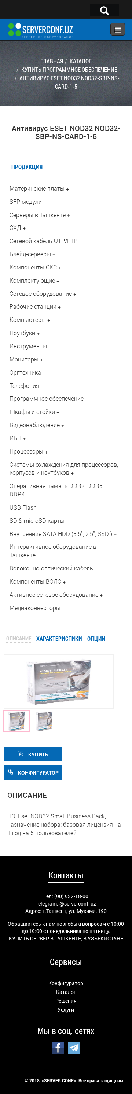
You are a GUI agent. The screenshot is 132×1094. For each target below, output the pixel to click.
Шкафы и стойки (32, 411)
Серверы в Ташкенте (38, 215)
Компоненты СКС (33, 267)
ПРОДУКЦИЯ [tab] (27, 166)
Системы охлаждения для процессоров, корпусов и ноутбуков (64, 468)
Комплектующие (32, 280)
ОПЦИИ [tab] (96, 638)
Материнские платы (37, 188)
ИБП (15, 438)
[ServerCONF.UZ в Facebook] (58, 1047)
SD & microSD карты (37, 520)
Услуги (66, 1009)
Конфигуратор (65, 983)
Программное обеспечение (47, 398)
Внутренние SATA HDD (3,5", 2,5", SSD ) (61, 533)
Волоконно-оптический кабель (51, 568)
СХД (15, 227)
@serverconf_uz (77, 903)
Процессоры (26, 451)
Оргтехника (25, 372)
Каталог (66, 991)
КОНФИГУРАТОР (38, 772)
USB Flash (23, 507)
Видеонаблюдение (35, 425)
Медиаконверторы (35, 608)
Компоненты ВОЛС (35, 581)
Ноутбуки (22, 333)
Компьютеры (28, 319)
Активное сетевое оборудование (54, 594)
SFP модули (26, 201)
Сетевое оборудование (41, 293)
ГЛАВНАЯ (51, 61)
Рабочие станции (33, 306)
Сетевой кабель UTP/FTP (43, 241)
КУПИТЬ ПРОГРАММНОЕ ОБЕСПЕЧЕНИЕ (69, 69)
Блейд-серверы (30, 254)
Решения (66, 1000)
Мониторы (24, 359)
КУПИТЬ (37, 754)
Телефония (24, 385)
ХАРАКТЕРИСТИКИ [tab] (59, 638)
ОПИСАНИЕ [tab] (18, 638)
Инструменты (28, 346)
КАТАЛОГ (81, 61)
